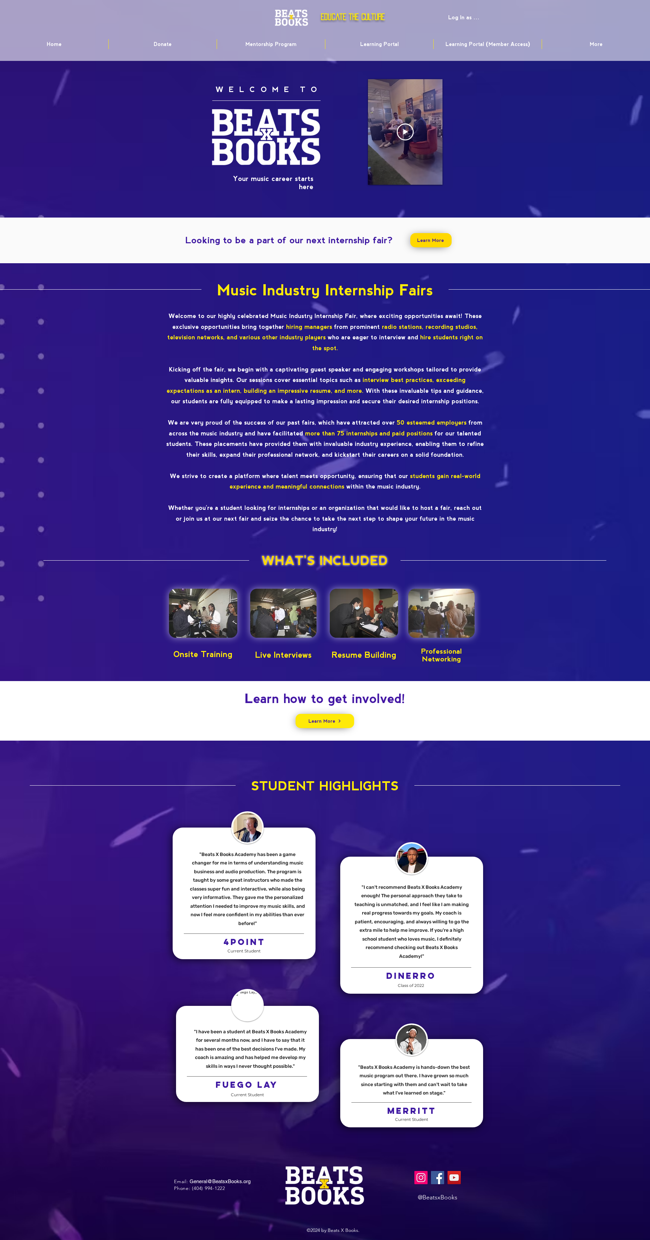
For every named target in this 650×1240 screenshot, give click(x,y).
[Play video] (405, 131)
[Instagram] (421, 1177)
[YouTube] (454, 1177)
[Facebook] (437, 1177)
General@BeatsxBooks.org (220, 1181)
